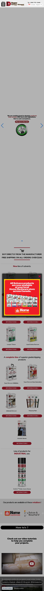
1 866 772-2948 (35, 2)
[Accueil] (13, 2)
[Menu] (3, 4)
